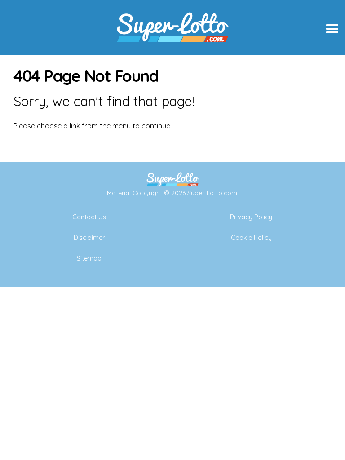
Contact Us (89, 217)
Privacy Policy (251, 217)
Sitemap (89, 258)
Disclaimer (89, 238)
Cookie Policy (251, 238)
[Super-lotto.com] (172, 51)
